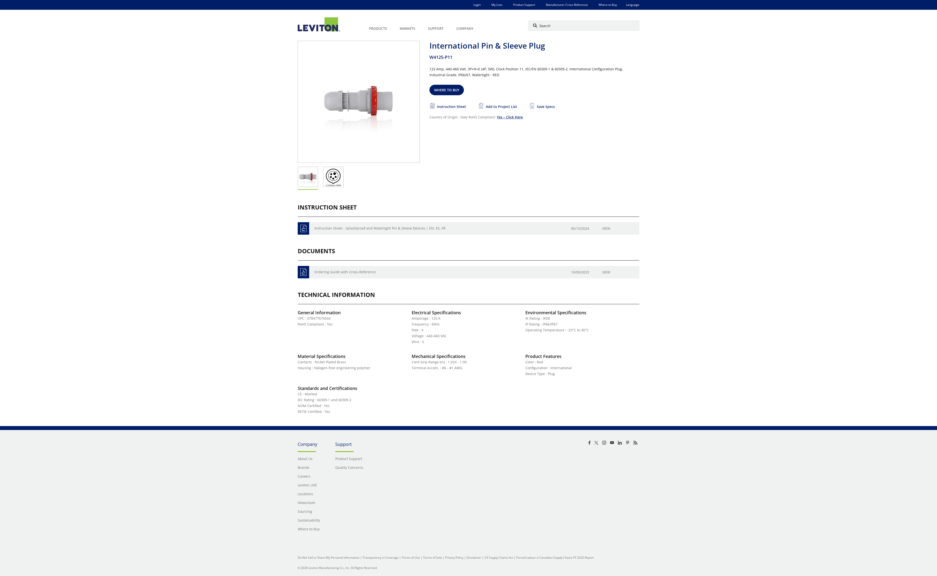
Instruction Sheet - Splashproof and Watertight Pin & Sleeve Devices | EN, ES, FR (380, 228)
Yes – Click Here (510, 117)
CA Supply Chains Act (498, 557)
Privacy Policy (454, 557)
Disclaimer (474, 557)
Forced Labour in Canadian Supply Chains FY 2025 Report (555, 557)
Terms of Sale (432, 557)
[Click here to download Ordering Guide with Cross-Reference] (303, 272)
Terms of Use (411, 557)
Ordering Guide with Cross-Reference (345, 272)
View (606, 228)
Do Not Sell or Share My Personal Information (328, 557)
